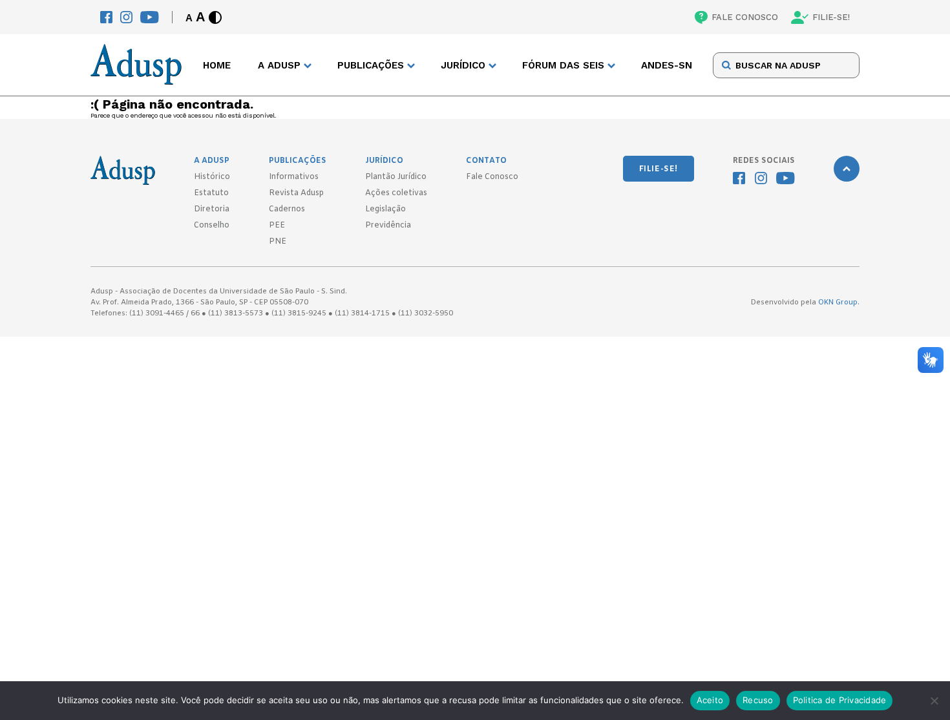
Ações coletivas (396, 193)
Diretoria (211, 209)
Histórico (212, 177)
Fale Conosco (492, 177)
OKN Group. (839, 302)
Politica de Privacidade (840, 700)
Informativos (294, 177)
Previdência (388, 225)
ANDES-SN (666, 65)
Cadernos (287, 209)
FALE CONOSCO (745, 17)
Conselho (211, 225)
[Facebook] (106, 17)
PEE (277, 225)
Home (217, 65)
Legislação (385, 209)
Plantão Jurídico (396, 177)
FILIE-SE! (831, 17)
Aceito (710, 700)
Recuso (758, 700)
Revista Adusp (296, 193)
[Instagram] (126, 17)
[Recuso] (933, 700)
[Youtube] (149, 17)
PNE (277, 242)
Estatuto (211, 193)
